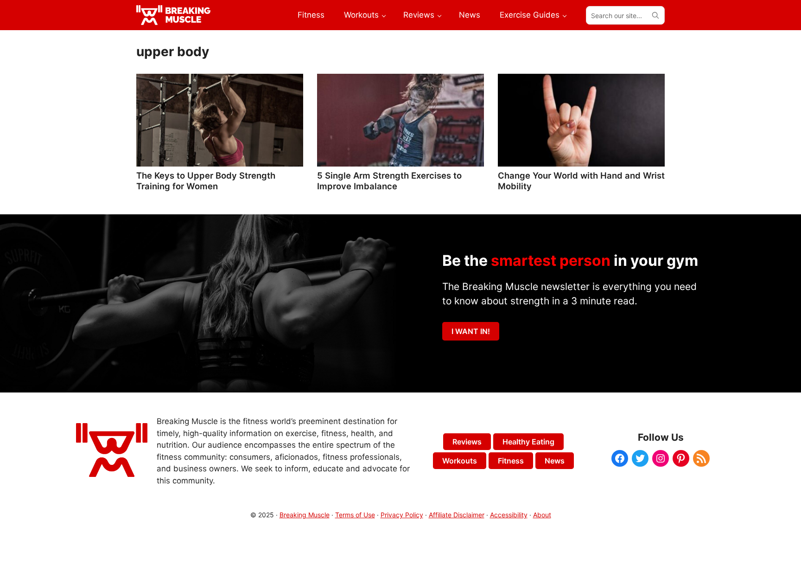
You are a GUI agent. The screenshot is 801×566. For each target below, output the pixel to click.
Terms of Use (355, 515)
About (542, 515)
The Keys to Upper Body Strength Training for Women (205, 180)
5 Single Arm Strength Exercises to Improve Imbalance (389, 180)
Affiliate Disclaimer (456, 515)
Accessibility (509, 515)
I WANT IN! (470, 331)
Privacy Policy (402, 515)
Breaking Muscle (305, 515)
